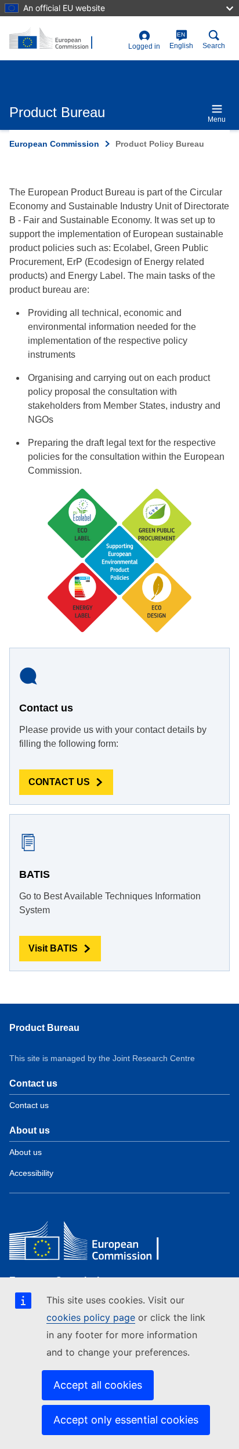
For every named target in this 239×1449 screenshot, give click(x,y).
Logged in (144, 46)
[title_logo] (66, 38)
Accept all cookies (97, 1385)
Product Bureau (44, 1028)
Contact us (29, 1105)
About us (25, 1152)
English (181, 40)
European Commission (54, 143)
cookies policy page (90, 1317)
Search (213, 46)
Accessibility (31, 1173)
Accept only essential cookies (125, 1420)
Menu (217, 119)
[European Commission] (93, 1243)
